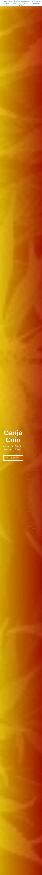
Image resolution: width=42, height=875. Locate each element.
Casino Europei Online (20, 3)
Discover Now (13, 458)
